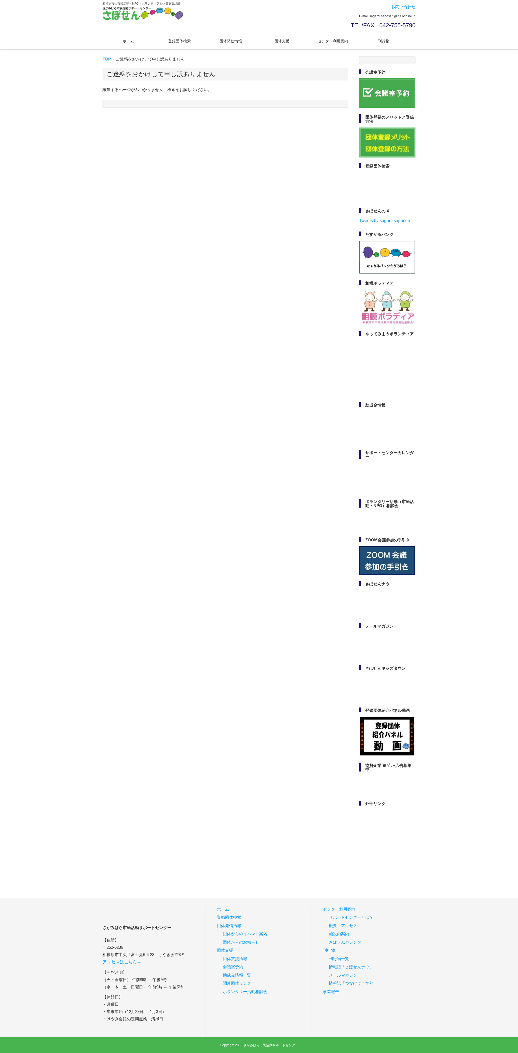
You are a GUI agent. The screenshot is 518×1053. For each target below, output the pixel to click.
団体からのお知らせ (241, 942)
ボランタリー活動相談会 (245, 991)
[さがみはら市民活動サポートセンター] (143, 13)
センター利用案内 (333, 41)
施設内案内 (339, 933)
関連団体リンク (237, 983)
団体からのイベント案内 (245, 933)
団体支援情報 (235, 958)
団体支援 (281, 41)
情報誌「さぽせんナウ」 (351, 966)
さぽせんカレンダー (347, 942)
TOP (107, 59)
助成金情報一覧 (237, 975)
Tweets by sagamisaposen (384, 220)
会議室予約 (233, 966)
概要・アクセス (343, 925)
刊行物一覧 (339, 958)
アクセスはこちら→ (122, 962)
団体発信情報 (230, 41)
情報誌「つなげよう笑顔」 (353, 983)
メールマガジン (343, 975)
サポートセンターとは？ (351, 917)
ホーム (128, 41)
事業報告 (331, 991)
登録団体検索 (179, 41)
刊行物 (383, 41)
